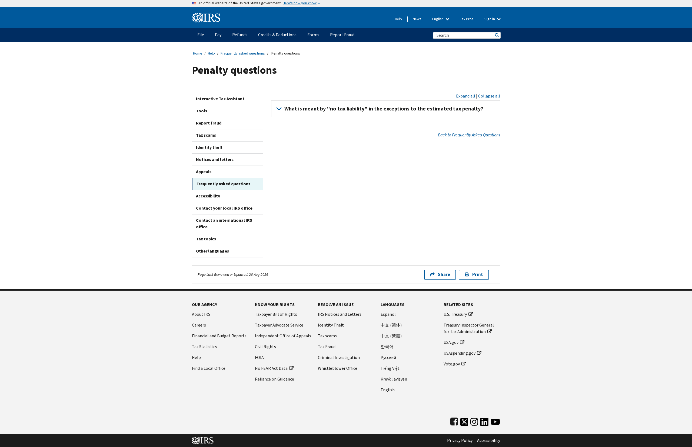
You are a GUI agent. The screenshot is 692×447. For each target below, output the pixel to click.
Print (477, 274)
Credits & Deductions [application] (277, 35)
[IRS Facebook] (454, 421)
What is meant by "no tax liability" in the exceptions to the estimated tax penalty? (383, 108)
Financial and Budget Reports (219, 336)
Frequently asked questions (243, 53)
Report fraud (208, 123)
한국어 (387, 346)
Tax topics (206, 239)
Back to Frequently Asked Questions (469, 135)
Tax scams (206, 135)
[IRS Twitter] (464, 421)
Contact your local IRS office (224, 208)
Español (388, 314)
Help (398, 19)
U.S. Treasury (455, 314)
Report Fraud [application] (342, 35)
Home (197, 53)
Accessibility (208, 196)
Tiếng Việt (390, 368)
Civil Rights (265, 346)
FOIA (259, 357)
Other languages (212, 251)
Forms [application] (313, 35)
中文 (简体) (391, 325)
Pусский (388, 357)
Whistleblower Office (337, 368)
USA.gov (451, 342)
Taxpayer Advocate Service (279, 325)
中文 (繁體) (391, 336)
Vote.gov (452, 364)
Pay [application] (218, 35)
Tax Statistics (204, 346)
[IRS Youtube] (495, 421)
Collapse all (489, 96)
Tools (201, 111)
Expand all (465, 96)
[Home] (206, 15)
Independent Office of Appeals (283, 336)
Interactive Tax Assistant (220, 99)
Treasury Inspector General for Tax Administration (469, 328)
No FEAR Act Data (271, 368)
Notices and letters (215, 159)
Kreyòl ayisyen (394, 379)
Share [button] (444, 274)
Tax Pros (467, 19)
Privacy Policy (460, 440)
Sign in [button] (490, 19)
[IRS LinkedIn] (484, 421)
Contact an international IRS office (224, 223)
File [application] (200, 35)
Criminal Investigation (339, 357)
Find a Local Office (208, 368)
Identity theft (209, 147)
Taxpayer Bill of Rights (276, 314)
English (438, 19)
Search (496, 35)
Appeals (203, 171)
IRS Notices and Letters (339, 314)
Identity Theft (331, 325)
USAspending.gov (459, 353)
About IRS (201, 314)
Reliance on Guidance (274, 379)
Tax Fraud (326, 346)
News (417, 19)
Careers (199, 325)
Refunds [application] (239, 35)
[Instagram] (474, 421)
